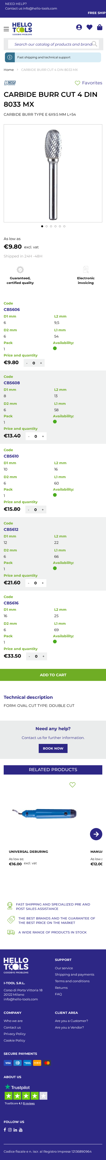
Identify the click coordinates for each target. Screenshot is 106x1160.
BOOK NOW (53, 748)
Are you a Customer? (71, 1021)
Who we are (13, 1021)
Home (9, 70)
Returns (61, 988)
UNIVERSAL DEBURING (28, 852)
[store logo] (22, 29)
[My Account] (79, 28)
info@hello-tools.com (40, 8)
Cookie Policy (14, 1040)
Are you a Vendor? (69, 1027)
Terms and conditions (72, 981)
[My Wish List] (90, 28)
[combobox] (53, 44)
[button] (42, 226)
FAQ (58, 994)
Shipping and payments (74, 974)
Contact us (12, 1027)
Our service (64, 968)
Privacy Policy (15, 1034)
